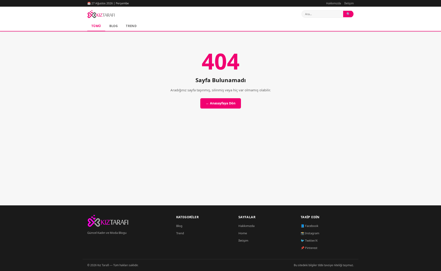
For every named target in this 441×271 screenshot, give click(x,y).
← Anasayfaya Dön (220, 103)
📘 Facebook (309, 226)
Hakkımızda (333, 3)
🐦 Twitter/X (309, 240)
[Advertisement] (220, 162)
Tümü (96, 26)
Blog (113, 26)
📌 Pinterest (309, 248)
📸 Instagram (310, 233)
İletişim (349, 3)
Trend (131, 26)
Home (242, 233)
